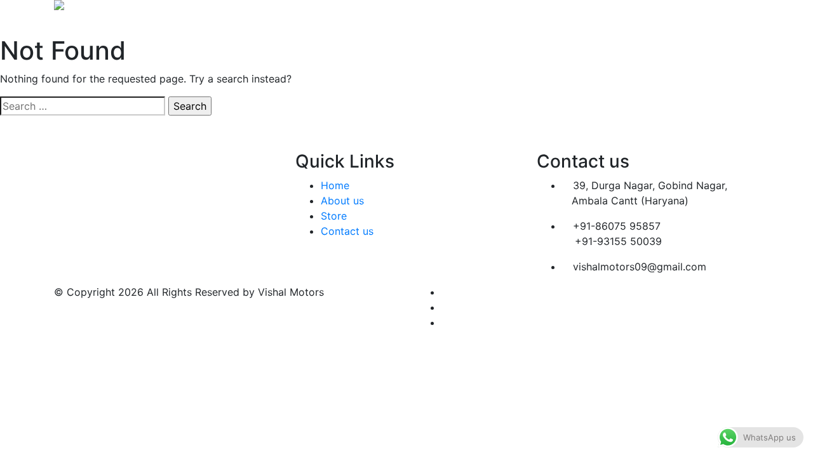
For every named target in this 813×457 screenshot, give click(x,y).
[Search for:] (82, 106)
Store (520, 22)
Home (455, 22)
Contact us (347, 231)
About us (342, 200)
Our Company (610, 22)
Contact (709, 22)
